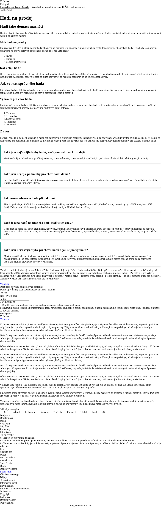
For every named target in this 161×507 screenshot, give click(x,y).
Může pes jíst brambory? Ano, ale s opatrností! (35, 278)
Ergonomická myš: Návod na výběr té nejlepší (40, 275)
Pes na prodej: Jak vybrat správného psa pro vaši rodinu (100, 273)
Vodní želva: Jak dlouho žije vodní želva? (20, 270)
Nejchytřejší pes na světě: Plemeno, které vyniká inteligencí (127, 270)
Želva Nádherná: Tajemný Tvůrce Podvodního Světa (69, 270)
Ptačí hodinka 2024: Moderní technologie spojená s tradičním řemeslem (35, 273)
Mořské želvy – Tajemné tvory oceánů (84, 275)
